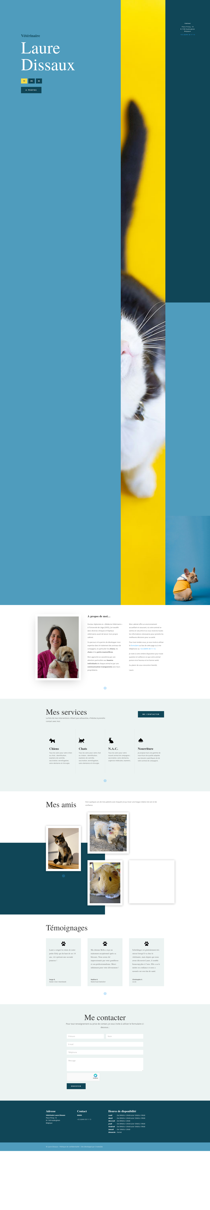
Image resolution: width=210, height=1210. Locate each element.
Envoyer (76, 1086)
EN (32, 81)
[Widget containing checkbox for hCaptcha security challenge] (83, 1077)
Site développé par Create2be (92, 1147)
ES (39, 81)
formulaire (135, 645)
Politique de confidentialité (69, 1147)
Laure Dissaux (53, 1147)
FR (24, 81)
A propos (31, 90)
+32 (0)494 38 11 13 (187, 34)
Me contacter (151, 714)
